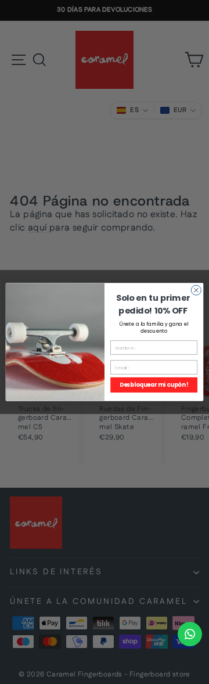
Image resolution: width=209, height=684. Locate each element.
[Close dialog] (196, 290)
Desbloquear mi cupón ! (154, 385)
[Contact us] (190, 634)
